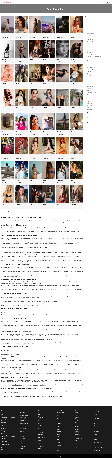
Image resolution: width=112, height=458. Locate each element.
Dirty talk (3, 430)
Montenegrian (59, 443)
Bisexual (21, 450)
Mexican (58, 442)
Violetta (73, 156)
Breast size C (77, 428)
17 (13, 211)
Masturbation (22, 412)
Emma (59, 107)
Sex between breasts (24, 423)
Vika (17, 132)
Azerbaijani (59, 423)
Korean (58, 440)
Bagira (4, 59)
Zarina (72, 59)
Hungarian (59, 436)
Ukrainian (77, 417)
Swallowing (22, 433)
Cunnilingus (3, 427)
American (58, 420)
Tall (38, 428)
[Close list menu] (85, 22)
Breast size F (77, 432)
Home (53, 2)
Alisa (30, 132)
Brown (95, 422)
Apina (45, 35)
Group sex (3, 447)
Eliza (44, 204)
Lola (72, 35)
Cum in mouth (4, 423)
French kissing (4, 441)
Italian (58, 437)
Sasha (3, 180)
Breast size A (77, 424)
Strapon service (23, 428)
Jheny (58, 204)
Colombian (59, 431)
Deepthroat (3, 428)
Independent (77, 449)
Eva (58, 83)
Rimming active (23, 418)
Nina (72, 180)
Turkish (76, 415)
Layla (44, 156)
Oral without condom (24, 415)
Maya (30, 180)
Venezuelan (77, 418)
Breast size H (77, 436)
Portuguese (59, 450)
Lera (17, 59)
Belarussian (59, 424)
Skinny (39, 425)
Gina (44, 59)
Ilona (17, 107)
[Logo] (7, 2)
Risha (44, 132)
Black (95, 423)
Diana (3, 35)
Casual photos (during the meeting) (8, 417)
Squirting (21, 426)
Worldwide (96, 434)
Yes (75, 444)
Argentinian (59, 421)
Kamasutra (22, 410)
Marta (31, 107)
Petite (39, 423)
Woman (39, 440)
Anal (2, 414)
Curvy (39, 422)
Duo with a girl (4, 433)
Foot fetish (3, 439)
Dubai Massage (97, 450)
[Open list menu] (85, 112)
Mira (58, 59)
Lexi (44, 83)
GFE (2, 442)
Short (95, 412)
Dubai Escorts (96, 444)
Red (94, 425)
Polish (58, 448)
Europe (95, 432)
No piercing (40, 434)
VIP (80, 2)
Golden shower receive (5, 446)
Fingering (3, 438)
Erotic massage (4, 435)
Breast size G (77, 434)
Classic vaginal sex (5, 419)
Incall (21, 440)
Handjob (2, 449)
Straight (21, 448)
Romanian (77, 410)
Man (39, 439)
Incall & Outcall (23, 443)
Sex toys (21, 425)
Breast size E (77, 431)
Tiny (39, 430)
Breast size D (77, 429)
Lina (17, 35)
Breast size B (77, 426)
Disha (17, 83)
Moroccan (59, 445)
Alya (17, 156)
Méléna (73, 132)
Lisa (44, 180)
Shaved (39, 412)
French (58, 432)
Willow (4, 83)
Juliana (45, 107)
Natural (39, 414)
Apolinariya (60, 180)
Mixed (58, 415)
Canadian (58, 429)
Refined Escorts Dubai (98, 447)
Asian (39, 449)
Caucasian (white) (60, 412)
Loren (17, 180)
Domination (3, 431)
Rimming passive (23, 420)
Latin (58, 413)
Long (95, 415)
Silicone (76, 442)
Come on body (4, 425)
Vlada (31, 156)
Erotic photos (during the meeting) (8, 436)
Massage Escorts (97, 445)
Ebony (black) (59, 410)
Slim (39, 426)
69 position (3, 412)
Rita (58, 35)
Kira (3, 107)
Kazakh (58, 439)
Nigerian (58, 447)
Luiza (30, 204)
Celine (3, 204)
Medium (95, 414)
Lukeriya (73, 204)
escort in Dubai (39, 310)
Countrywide (96, 431)
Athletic (39, 418)
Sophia (31, 59)
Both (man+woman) (42, 443)
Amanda (73, 107)
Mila (30, 83)
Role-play (21, 421)
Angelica (59, 132)
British (58, 428)
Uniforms (21, 434)
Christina (32, 35)
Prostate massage (23, 417)
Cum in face (3, 422)
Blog (103, 2)
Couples (2, 420)
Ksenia (18, 204)
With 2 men (22, 436)
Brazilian (58, 426)
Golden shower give (5, 444)
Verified (66, 2)
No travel (95, 429)
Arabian (39, 448)
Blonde (95, 420)
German (58, 434)
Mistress (21, 413)
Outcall (21, 442)
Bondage (3, 415)
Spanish (76, 413)
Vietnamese (77, 420)
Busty (39, 420)
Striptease (22, 429)
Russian (76, 412)
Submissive (22, 431)
